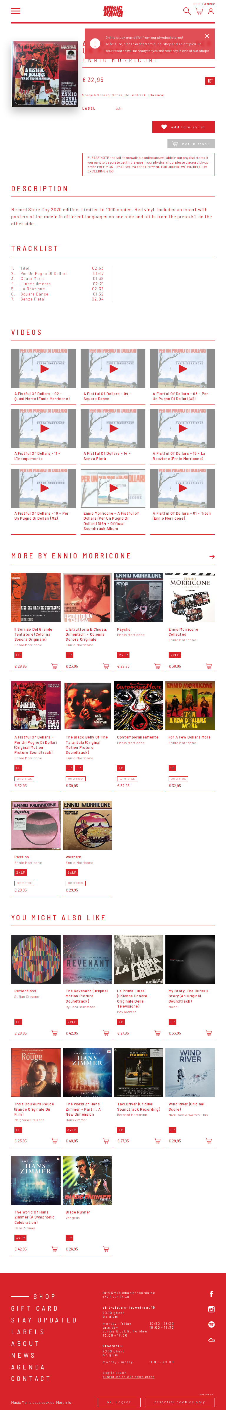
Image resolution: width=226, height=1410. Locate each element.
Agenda (28, 1367)
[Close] (207, 36)
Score (117, 95)
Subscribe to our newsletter (128, 1377)
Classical (156, 95)
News (23, 1355)
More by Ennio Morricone (71, 555)
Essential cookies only (180, 1402)
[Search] (187, 11)
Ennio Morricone (121, 60)
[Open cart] (199, 11)
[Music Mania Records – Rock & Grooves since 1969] (113, 11)
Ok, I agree (119, 1402)
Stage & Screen (96, 95)
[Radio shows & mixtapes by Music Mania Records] (211, 1340)
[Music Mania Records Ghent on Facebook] (211, 1294)
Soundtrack (135, 95)
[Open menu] (15, 11)
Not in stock (196, 144)
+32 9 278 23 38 (116, 1297)
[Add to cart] (54, 666)
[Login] (211, 11)
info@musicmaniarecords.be (129, 1293)
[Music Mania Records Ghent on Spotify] (211, 1324)
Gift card (35, 1308)
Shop (45, 1296)
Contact (31, 1378)
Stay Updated (44, 1320)
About (26, 1343)
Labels (28, 1331)
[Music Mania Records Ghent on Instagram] (211, 1309)
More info (63, 1402)
